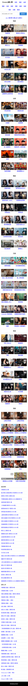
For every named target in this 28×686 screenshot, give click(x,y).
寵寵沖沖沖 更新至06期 (6, 559)
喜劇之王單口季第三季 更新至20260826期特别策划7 (13, 555)
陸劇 (20, 2)
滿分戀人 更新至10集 (6, 574)
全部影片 (20, 17)
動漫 (18, 9)
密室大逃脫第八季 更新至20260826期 (9, 521)
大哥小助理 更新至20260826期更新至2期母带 (11, 562)
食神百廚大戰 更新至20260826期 (8, 511)
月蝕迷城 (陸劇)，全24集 (7, 590)
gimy (7, 17)
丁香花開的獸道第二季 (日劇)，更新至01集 (11, 628)
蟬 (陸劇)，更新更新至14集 (7, 669)
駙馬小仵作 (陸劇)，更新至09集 (8, 625)
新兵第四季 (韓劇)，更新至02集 (8, 612)
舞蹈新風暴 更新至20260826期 (8, 571)
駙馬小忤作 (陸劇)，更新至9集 (8, 616)
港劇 (16, 6)
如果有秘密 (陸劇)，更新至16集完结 (9, 663)
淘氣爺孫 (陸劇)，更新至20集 (8, 597)
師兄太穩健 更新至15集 (6, 577)
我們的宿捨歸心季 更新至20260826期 (9, 527)
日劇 (7, 6)
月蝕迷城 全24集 (5, 489)
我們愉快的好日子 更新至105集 (8, 508)
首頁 (16, 2)
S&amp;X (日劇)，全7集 (6, 679)
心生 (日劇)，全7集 (5, 675)
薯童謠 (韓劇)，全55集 (6, 650)
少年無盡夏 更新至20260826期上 (8, 505)
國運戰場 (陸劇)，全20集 (7, 634)
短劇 (25, 6)
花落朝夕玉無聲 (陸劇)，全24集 (8, 622)
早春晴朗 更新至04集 (6, 546)
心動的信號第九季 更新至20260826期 (9, 514)
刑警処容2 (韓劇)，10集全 (7, 600)
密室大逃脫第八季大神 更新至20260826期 (10, 518)
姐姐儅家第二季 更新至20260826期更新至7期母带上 (13, 581)
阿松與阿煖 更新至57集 (6, 549)
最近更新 (11, 17)
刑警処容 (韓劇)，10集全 (7, 603)
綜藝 (14, 9)
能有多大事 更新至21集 (6, 568)
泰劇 (12, 6)
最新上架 (15, 17)
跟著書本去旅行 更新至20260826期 (9, 533)
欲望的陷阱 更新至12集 (6, 502)
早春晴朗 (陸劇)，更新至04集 (8, 587)
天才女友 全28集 (5, 552)
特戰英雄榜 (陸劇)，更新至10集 (8, 653)
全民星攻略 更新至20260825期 (8, 537)
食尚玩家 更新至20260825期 (7, 543)
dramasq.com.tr (14, 683)
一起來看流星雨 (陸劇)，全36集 (8, 647)
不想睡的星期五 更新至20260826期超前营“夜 (11, 499)
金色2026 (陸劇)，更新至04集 (8, 609)
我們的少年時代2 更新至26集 (8, 496)
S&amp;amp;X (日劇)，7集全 (7, 672)
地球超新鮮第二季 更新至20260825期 (9, 524)
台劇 (24, 2)
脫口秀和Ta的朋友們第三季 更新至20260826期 (11, 492)
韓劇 (3, 6)
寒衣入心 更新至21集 (6, 530)
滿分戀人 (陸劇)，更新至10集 (8, 619)
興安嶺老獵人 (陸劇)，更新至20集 (9, 660)
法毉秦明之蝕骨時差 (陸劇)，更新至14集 (10, 656)
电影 (10, 9)
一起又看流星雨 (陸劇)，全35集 (8, 644)
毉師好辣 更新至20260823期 (7, 540)
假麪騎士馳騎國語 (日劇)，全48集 (9, 641)
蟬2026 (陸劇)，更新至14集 (7, 666)
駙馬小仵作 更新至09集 (6, 565)
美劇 (20, 6)
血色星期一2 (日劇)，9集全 (7, 638)
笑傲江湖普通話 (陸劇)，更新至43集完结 (10, 593)
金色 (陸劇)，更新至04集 (7, 606)
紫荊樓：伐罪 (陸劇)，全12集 (8, 631)
